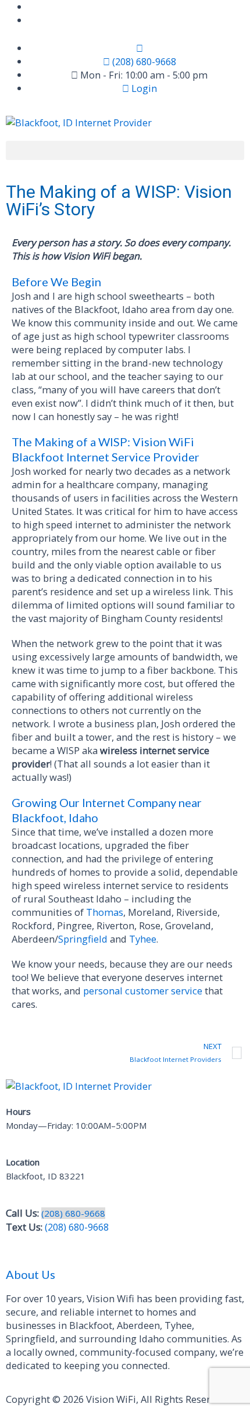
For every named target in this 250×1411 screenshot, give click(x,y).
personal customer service (142, 990)
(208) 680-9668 (73, 1213)
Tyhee (142, 939)
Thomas (104, 912)
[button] (125, 150)
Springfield (83, 939)
